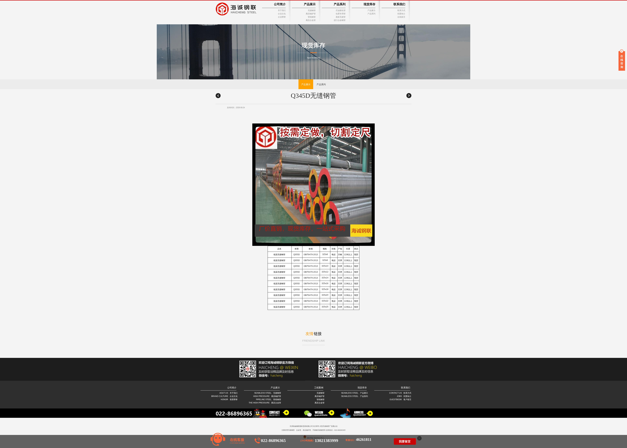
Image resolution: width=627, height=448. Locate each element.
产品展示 (310, 4)
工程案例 (318, 387)
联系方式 (401, 10)
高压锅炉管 (311, 14)
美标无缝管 (341, 17)
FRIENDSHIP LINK (313, 341)
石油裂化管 (341, 10)
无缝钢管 (312, 10)
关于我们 (282, 10)
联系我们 (399, 4)
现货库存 (369, 4)
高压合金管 (311, 20)
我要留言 (405, 441)
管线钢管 (312, 17)
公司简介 (280, 4)
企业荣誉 (282, 17)
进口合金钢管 (340, 20)
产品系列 (340, 4)
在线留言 (401, 17)
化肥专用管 (341, 14)
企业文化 (282, 14)
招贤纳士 (401, 14)
